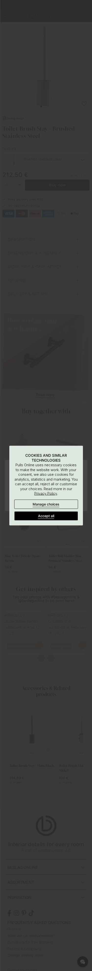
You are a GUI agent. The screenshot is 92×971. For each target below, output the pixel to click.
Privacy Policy (45, 493)
